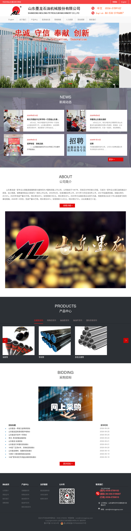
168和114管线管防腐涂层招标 (20, 454)
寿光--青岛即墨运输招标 (17, 438)
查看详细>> (68, 206)
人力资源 (69, 19)
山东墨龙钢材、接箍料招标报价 (20, 450)
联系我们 (92, 19)
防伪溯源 (81, 19)
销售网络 (6, 503)
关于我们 (22, 19)
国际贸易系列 (26, 507)
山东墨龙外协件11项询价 (18, 434)
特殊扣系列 (25, 494)
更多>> (111, 159)
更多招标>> (68, 464)
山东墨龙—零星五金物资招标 (19, 428)
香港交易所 (44, 499)
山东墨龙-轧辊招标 (15, 441)
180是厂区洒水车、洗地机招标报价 (22, 447)
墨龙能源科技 (45, 490)
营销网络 (57, 19)
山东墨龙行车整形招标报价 (19, 444)
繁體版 (115, 2)
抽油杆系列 (25, 503)
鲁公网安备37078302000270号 (74, 523)
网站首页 (6, 484)
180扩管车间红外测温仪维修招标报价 (22, 457)
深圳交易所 (44, 494)
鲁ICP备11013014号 (51, 523)
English (123, 2)
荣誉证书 (6, 494)
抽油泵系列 (25, 499)
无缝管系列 (25, 490)
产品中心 (34, 19)
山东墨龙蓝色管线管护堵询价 (19, 431)
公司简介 (6, 490)
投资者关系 (46, 19)
